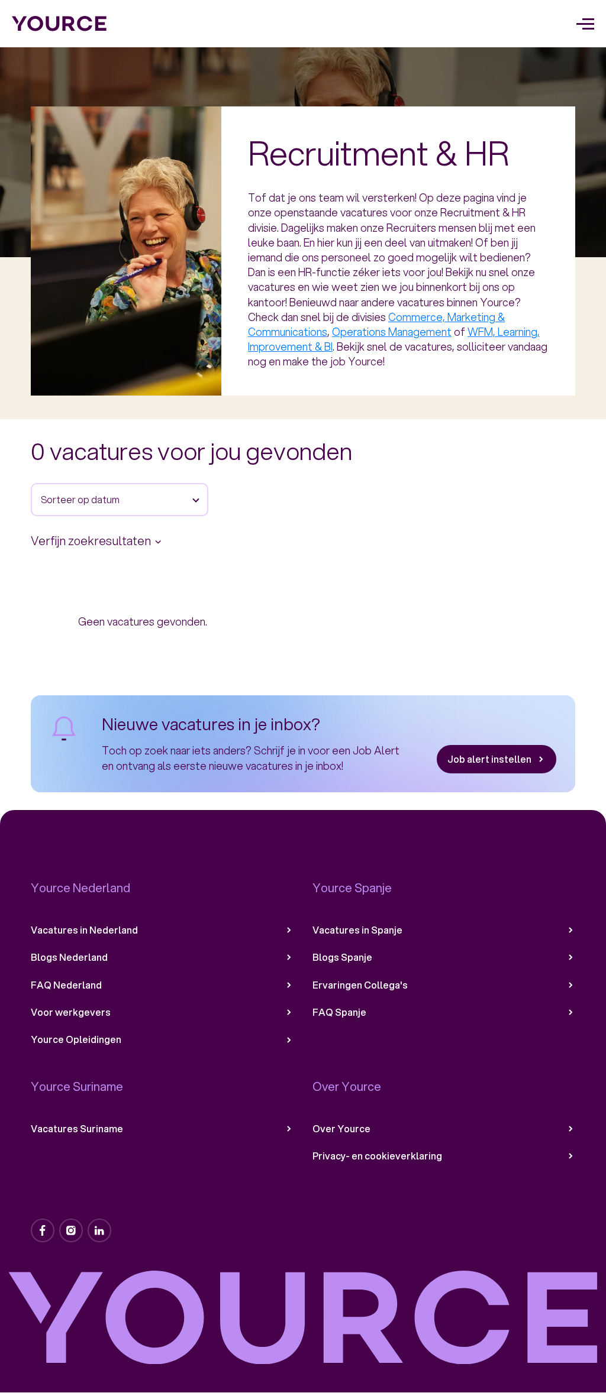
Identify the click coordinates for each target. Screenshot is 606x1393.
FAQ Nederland (66, 985)
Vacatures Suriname (77, 1128)
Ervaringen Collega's (360, 985)
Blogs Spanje (342, 957)
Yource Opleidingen (76, 1039)
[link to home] (59, 23)
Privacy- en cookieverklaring (377, 1155)
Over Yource (341, 1128)
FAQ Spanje (339, 1012)
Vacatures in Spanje (357, 930)
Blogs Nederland (69, 957)
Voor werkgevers (71, 1012)
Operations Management (392, 331)
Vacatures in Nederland (84, 930)
